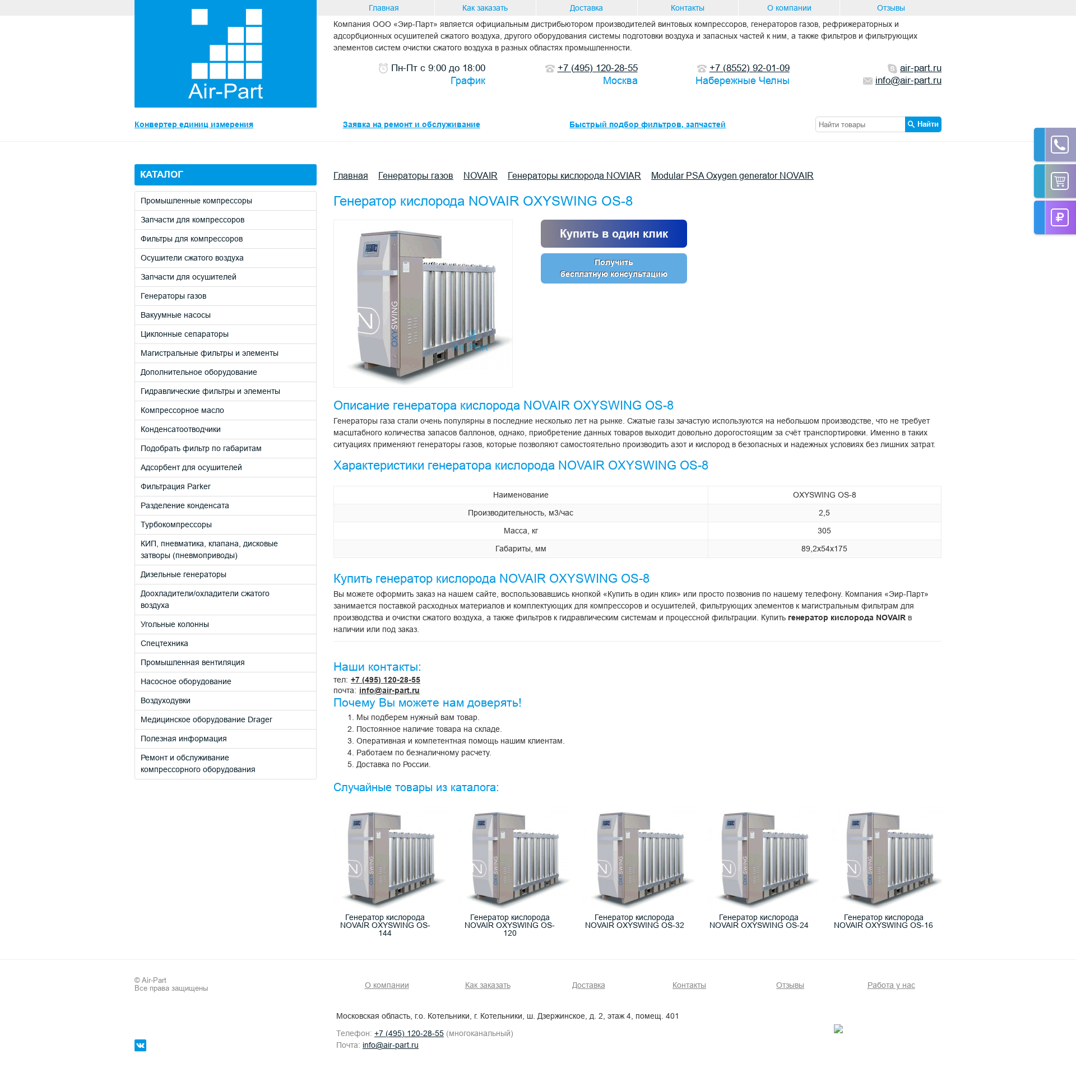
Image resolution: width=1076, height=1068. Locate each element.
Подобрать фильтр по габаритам (201, 448)
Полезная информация (184, 738)
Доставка (586, 7)
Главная (384, 7)
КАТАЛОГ (161, 174)
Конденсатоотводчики (181, 429)
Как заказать (485, 7)
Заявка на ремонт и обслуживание (411, 124)
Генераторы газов (173, 295)
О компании (789, 7)
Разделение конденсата (185, 505)
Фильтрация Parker (176, 486)
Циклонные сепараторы (185, 333)
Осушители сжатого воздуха (192, 257)
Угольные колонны (175, 624)
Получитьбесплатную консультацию (613, 268)
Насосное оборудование (186, 681)
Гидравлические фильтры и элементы (210, 391)
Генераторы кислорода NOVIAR (574, 175)
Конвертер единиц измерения (193, 124)
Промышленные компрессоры (196, 200)
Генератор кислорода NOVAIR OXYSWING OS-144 (385, 925)
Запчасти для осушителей (188, 276)
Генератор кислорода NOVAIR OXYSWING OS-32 (634, 921)
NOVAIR (480, 175)
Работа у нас (891, 985)
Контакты (687, 7)
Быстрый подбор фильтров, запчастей (647, 124)
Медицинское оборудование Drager (206, 719)
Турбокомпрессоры (176, 524)
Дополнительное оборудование (199, 372)
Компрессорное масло (182, 410)
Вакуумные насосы (176, 314)
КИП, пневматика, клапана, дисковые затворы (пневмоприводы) (209, 549)
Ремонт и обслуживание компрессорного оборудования (198, 763)
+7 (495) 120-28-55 (385, 680)
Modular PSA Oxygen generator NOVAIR (732, 175)
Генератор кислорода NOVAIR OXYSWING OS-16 (883, 921)
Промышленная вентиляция (193, 662)
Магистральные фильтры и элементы (210, 353)
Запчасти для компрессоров (192, 219)
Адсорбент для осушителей (191, 467)
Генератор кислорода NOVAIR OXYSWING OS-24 (759, 921)
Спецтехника (164, 643)
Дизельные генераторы (183, 574)
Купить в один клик (614, 233)
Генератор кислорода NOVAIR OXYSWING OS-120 (510, 925)
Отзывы (891, 7)
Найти (928, 123)
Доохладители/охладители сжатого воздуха (205, 599)
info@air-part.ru (389, 690)
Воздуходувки (166, 700)
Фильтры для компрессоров (192, 238)
